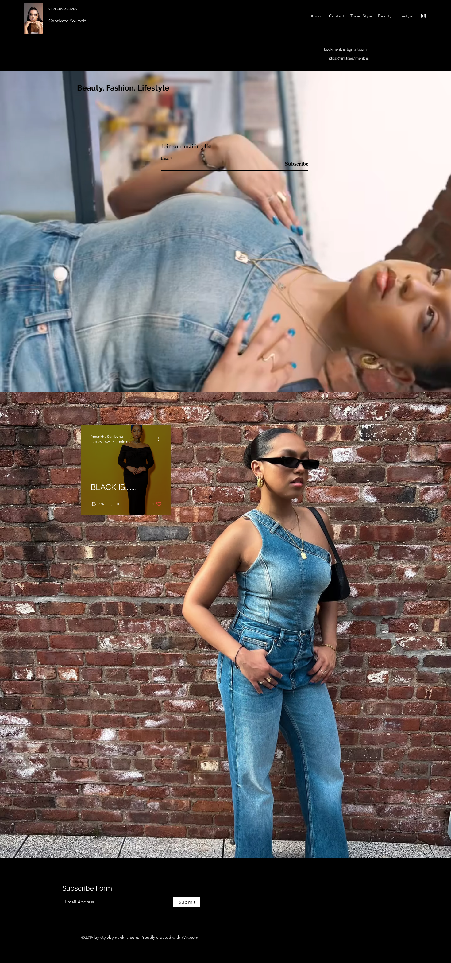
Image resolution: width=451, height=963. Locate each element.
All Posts (91, 406)
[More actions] (160, 438)
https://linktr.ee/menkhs (348, 58)
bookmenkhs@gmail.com (345, 49)
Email (165, 158)
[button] (362, 407)
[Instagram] (423, 16)
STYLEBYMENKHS (63, 9)
